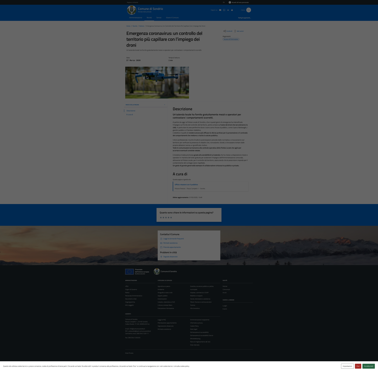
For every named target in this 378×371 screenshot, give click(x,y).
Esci (358, 366)
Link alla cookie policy (181, 366)
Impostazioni (347, 366)
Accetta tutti (368, 366)
